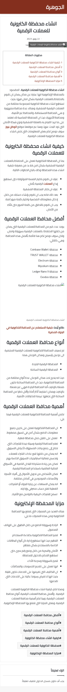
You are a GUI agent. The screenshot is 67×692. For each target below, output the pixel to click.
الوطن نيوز (11, 126)
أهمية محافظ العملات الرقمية (45, 76)
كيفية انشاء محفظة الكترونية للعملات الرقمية (37, 62)
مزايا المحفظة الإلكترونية (48, 80)
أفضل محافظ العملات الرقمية (45, 67)
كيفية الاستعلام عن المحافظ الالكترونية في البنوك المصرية (35, 330)
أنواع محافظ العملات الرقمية (46, 71)
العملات (48, 183)
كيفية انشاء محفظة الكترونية (42, 638)
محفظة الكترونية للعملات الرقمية (39, 645)
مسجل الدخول (43, 681)
